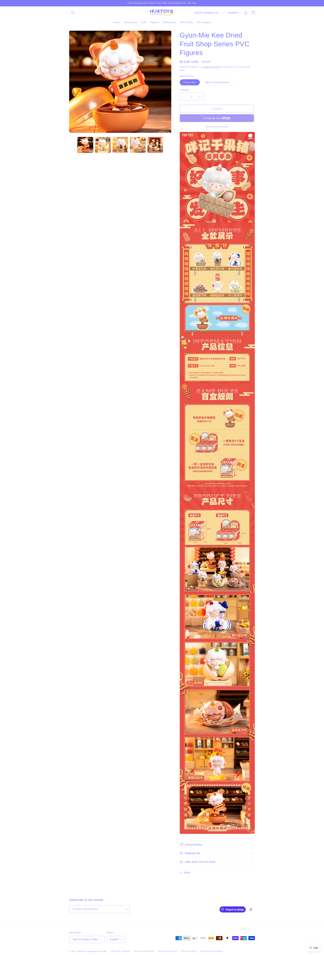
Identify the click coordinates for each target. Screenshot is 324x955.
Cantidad (184, 90)
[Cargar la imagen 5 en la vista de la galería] (155, 145)
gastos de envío (212, 67)
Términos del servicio (168, 951)
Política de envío (189, 951)
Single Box (191, 83)
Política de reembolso (121, 951)
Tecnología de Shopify (97, 951)
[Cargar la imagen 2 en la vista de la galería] (103, 145)
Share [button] (187, 872)
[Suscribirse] (126, 909)
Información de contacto (211, 951)
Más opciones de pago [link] (217, 126)
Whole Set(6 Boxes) (219, 83)
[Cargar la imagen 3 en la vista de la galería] (120, 145)
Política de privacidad (144, 951)
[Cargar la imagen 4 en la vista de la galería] (137, 145)
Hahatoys (81, 951)
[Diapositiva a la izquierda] (73, 144)
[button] (73, 12)
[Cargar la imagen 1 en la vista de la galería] (85, 145)
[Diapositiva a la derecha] (167, 144)
